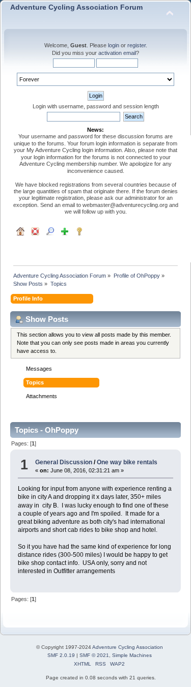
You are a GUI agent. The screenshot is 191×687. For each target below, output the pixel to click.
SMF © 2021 (94, 655)
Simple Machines (132, 655)
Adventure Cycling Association (127, 647)
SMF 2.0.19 (61, 655)
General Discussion (63, 462)
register (136, 45)
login (113, 45)
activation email (117, 53)
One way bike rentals (127, 462)
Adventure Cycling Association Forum (76, 7)
